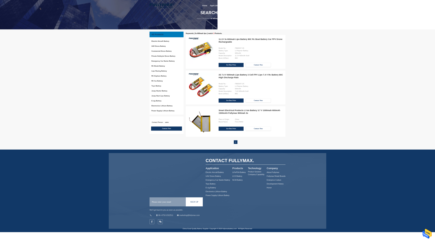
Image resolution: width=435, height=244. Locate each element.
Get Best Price (231, 65)
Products (226, 6)
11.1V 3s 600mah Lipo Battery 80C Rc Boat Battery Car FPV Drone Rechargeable (250, 40)
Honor (269, 188)
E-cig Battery (156, 101)
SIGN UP (194, 202)
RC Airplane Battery (159, 76)
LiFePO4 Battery (239, 172)
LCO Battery (237, 176)
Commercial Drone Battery (161, 51)
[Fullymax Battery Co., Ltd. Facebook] (152, 221)
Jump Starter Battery (159, 91)
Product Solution (254, 172)
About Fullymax (273, 172)
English (282, 6)
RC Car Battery (157, 81)
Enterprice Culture (274, 180)
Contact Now (166, 128)
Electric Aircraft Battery (160, 41)
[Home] (162, 5)
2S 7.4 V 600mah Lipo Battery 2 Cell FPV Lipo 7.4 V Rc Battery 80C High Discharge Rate (251, 76)
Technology (237, 6)
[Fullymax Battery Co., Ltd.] (160, 221)
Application (214, 6)
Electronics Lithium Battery (162, 106)
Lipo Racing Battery (159, 71)
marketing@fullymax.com (189, 215)
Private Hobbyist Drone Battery (163, 56)
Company (248, 6)
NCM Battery (237, 180)
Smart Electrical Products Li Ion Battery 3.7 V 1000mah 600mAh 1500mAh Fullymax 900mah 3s (249, 111)
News (257, 6)
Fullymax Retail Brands (276, 176)
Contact (266, 6)
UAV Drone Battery (158, 46)
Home (204, 6)
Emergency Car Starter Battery (163, 61)
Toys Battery (156, 86)
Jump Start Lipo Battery (160, 96)
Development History (275, 184)
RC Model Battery (158, 66)
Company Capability (256, 174)
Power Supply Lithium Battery (162, 111)
